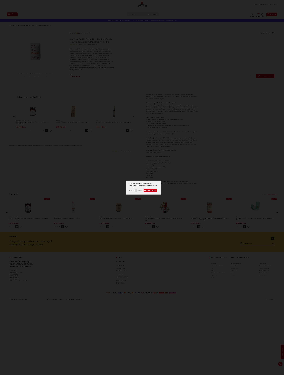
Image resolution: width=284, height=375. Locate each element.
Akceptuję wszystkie (150, 190)
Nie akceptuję (132, 190)
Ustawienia (139, 190)
